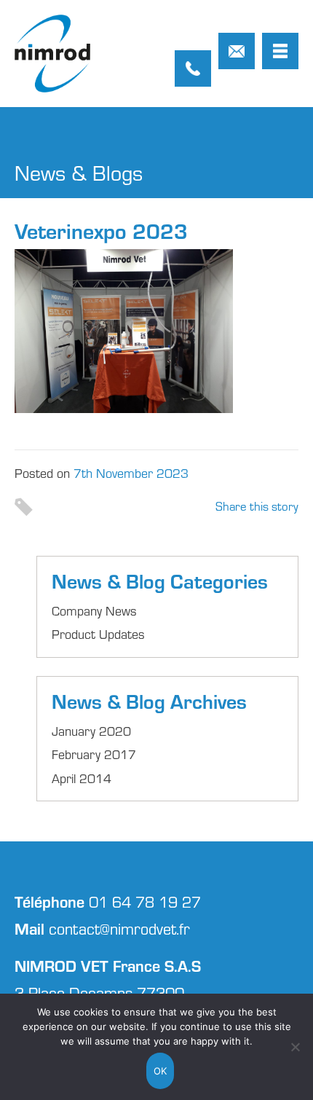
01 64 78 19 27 (193, 68)
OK (160, 1071)
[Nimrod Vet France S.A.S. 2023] (52, 54)
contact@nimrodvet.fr (236, 51)
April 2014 (81, 778)
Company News (94, 610)
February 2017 (94, 754)
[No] (295, 1047)
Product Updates (98, 633)
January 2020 (91, 730)
